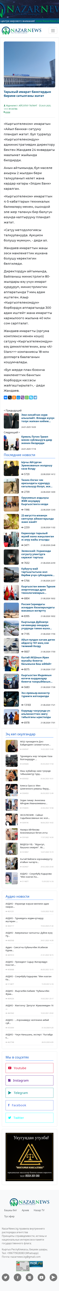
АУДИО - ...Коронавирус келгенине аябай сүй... (27, 1021)
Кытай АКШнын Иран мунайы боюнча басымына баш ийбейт (36, 660)
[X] (10, 397)
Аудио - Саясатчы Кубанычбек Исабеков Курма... (27, 949)
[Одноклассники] (14, 397)
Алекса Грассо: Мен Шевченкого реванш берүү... (35, 787)
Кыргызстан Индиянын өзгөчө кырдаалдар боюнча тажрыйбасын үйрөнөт (36, 678)
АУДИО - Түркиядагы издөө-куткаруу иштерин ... (24, 920)
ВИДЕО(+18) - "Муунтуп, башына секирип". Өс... (32, 846)
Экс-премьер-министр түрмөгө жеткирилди (35, 694)
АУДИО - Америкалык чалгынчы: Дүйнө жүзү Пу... (29, 934)
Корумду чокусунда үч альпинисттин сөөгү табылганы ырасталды (36, 714)
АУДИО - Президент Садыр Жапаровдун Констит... (26, 963)
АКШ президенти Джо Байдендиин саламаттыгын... (35, 743)
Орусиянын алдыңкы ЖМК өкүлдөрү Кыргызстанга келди (35, 501)
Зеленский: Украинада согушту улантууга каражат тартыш (36, 554)
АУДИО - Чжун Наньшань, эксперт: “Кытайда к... (29, 1036)
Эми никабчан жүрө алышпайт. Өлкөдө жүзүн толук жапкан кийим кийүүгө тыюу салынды (37, 418)
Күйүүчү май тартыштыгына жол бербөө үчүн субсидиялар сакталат (37, 572)
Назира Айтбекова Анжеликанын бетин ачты (34, 831)
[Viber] (22, 397)
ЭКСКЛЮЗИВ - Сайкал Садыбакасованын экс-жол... (35, 816)
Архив (25, 1210)
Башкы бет (10, 1210)
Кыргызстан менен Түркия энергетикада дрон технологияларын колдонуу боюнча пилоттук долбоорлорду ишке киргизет (38, 589)
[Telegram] (35, 397)
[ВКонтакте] (5, 397)
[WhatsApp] (27, 397)
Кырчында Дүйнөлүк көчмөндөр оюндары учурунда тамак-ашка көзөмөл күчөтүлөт (35, 625)
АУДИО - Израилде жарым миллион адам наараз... (27, 905)
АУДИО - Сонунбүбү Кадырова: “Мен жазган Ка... (36, 875)
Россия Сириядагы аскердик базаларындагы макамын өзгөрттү (38, 607)
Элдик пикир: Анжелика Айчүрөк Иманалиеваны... (34, 802)
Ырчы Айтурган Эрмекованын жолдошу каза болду (36, 465)
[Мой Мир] (18, 397)
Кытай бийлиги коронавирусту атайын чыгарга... (36, 861)
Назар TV (39, 1210)
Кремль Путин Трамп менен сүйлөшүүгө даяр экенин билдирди (36, 440)
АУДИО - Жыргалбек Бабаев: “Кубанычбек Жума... (27, 992)
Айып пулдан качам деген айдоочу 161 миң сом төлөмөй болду (38, 643)
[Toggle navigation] (53, 31)
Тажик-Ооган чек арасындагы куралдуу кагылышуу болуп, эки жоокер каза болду (35, 483)
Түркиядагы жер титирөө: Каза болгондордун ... (36, 758)
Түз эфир (9, 1216)
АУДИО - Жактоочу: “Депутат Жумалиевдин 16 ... (29, 1007)
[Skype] (31, 397)
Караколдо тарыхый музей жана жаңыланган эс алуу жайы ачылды (37, 536)
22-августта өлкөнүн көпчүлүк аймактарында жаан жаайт (37, 518)
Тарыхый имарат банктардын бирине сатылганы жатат (27, 94)
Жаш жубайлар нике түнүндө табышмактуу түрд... (35, 772)
